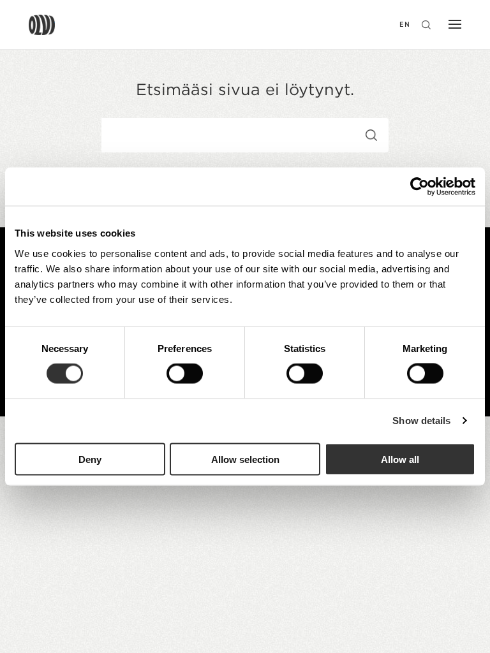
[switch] (185, 373)
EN (404, 24)
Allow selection (245, 458)
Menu (451, 25)
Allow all (400, 458)
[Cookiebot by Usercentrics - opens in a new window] (419, 186)
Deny (89, 458)
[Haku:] (198, 137)
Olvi (42, 25)
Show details (421, 420)
